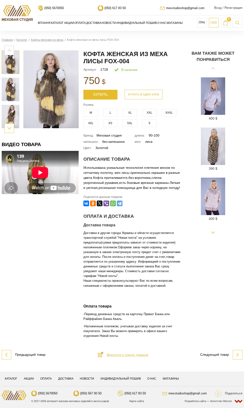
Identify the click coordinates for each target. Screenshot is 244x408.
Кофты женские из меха (47, 40)
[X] (99, 203)
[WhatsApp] (113, 203)
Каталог (21, 40)
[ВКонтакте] (86, 203)
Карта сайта (136, 401)
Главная (7, 40)
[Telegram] (119, 203)
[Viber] (106, 203)
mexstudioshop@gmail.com (185, 8)
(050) (54, 8)
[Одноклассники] (93, 203)
